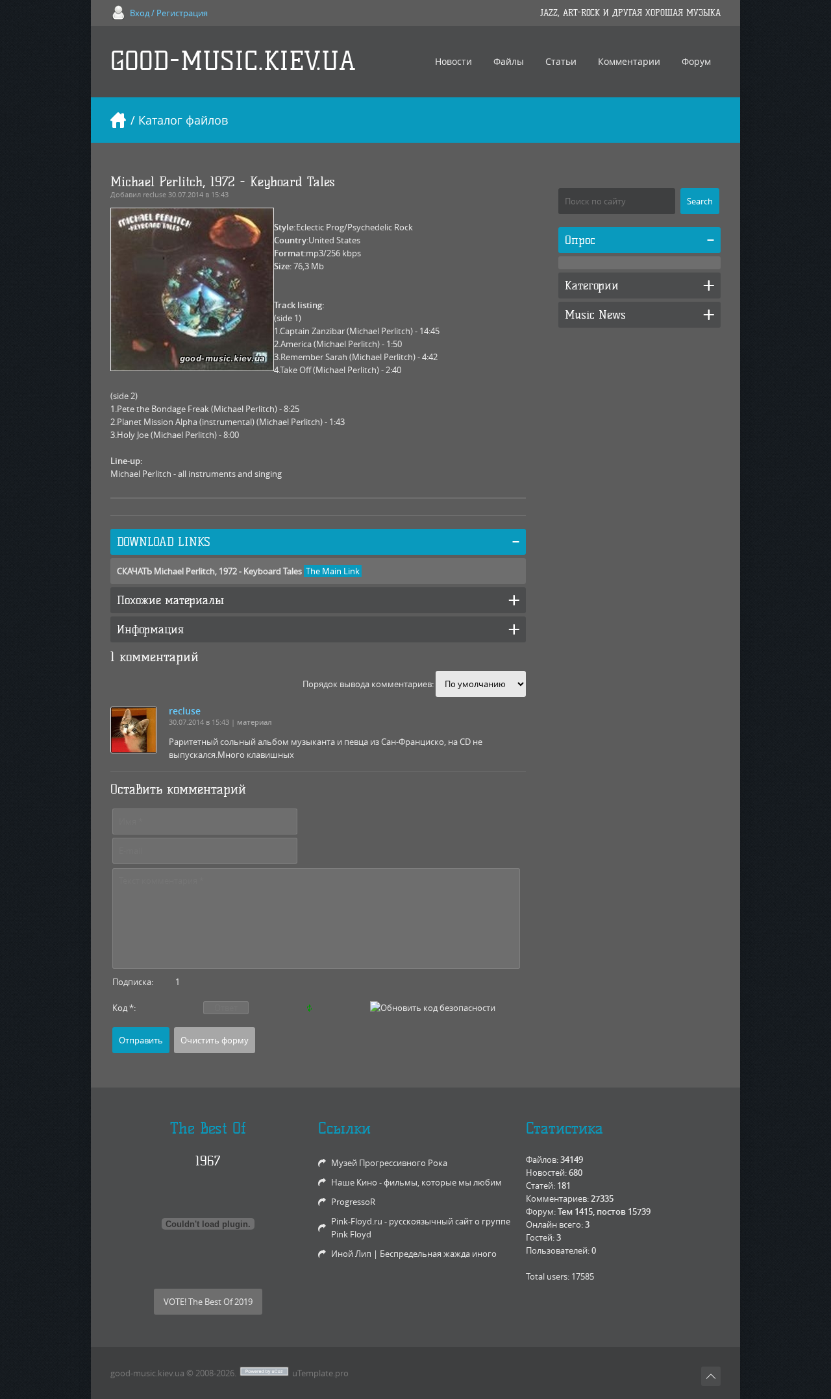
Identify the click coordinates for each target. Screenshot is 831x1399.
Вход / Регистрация (169, 13)
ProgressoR (353, 1202)
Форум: (541, 1211)
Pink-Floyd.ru (356, 1221)
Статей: (540, 1185)
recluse (154, 194)
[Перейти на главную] (118, 120)
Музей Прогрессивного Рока (389, 1163)
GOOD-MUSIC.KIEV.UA (233, 61)
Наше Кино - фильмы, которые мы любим (416, 1182)
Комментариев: (557, 1198)
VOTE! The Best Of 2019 (208, 1302)
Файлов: (542, 1159)
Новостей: (546, 1172)
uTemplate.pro (320, 1373)
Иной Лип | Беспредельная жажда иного (414, 1253)
